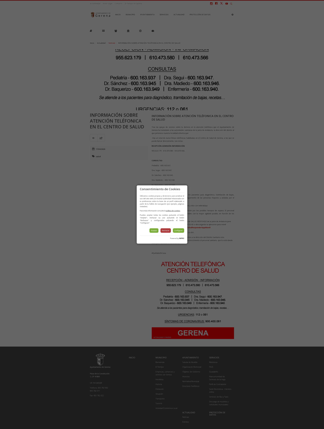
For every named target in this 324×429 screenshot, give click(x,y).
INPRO (181, 238)
